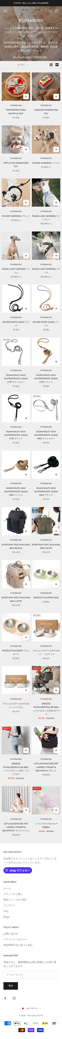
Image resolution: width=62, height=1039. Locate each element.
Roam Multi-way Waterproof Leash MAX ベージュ (16, 491)
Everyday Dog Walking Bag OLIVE (46, 546)
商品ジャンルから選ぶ (15, 899)
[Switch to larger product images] (51, 64)
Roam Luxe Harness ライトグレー (46, 218)
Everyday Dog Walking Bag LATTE (16, 599)
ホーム (7, 888)
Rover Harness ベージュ (46, 163)
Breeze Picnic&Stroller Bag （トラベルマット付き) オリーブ (46, 708)
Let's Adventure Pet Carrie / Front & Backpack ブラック (46, 767)
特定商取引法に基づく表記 (17, 945)
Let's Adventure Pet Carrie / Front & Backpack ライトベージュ (16, 827)
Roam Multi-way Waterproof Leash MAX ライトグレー (46, 435)
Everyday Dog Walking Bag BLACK (16, 546)
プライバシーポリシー (15, 939)
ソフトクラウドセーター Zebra (47, 825)
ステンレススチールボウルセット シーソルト (16, 705)
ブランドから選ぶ (13, 894)
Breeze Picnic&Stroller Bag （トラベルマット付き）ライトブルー (16, 768)
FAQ (5, 911)
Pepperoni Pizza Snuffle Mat (16, 112)
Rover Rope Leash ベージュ (46, 324)
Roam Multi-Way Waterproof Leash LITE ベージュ (46, 378)
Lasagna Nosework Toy (46, 112)
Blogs (6, 916)
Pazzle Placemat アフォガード (16, 652)
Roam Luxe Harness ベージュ (16, 271)
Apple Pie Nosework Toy (16, 165)
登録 (10, 985)
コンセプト (9, 905)
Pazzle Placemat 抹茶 (46, 597)
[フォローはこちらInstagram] (14, 998)
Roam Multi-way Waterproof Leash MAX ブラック (46, 491)
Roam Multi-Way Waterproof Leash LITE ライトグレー (16, 378)
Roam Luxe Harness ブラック (46, 271)
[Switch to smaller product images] (57, 64)
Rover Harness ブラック (16, 216)
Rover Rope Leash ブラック (16, 324)
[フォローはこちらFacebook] (5, 998)
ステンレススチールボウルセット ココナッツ (46, 652)
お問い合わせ (10, 933)
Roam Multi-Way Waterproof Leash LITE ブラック (16, 435)
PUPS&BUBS (16, 105)
